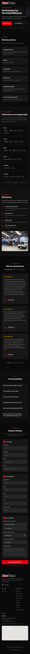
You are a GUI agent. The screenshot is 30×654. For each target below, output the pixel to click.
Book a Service (6, 23)
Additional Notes (7, 546)
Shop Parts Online (20, 609)
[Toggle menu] (27, 3)
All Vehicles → (5, 591)
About (17, 600)
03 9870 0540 (20, 435)
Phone (5, 458)
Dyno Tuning (19, 595)
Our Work (18, 602)
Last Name (6, 451)
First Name (6, 445)
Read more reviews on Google (16, 362)
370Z (10, 150)
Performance (19, 593)
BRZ (16, 130)
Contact (18, 607)
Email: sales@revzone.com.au (8, 621)
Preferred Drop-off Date (9, 532)
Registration (6, 479)
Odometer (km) (6, 507)
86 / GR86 (5, 141)
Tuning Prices (19, 598)
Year (4, 500)
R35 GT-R (15, 150)
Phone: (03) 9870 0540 (7, 619)
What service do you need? (9, 521)
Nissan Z (5, 150)
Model (5, 493)
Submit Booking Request (15, 562)
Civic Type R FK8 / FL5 (8, 159)
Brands (17, 605)
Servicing (18, 591)
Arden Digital (17, 649)
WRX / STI (6, 130)
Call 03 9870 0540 (18, 23)
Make (4, 486)
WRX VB (11, 130)
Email (4, 465)
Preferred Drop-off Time (9, 539)
